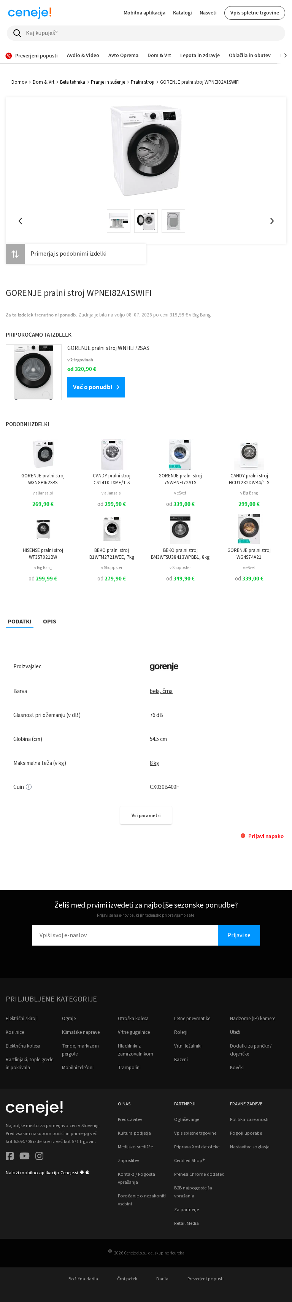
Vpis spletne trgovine (254, 12)
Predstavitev (130, 1119)
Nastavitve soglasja (250, 1146)
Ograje (69, 1018)
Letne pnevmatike (192, 1018)
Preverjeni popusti (205, 1278)
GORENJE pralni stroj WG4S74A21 (249, 554)
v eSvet (180, 493)
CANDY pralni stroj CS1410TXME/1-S (111, 479)
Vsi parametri (146, 815)
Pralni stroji (142, 82)
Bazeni (181, 1059)
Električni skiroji (22, 1018)
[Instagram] (39, 1157)
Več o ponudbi (92, 387)
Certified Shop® (189, 1160)
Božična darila (83, 1278)
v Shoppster (111, 568)
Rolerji (180, 1032)
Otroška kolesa (133, 1018)
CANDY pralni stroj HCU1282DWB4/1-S (249, 479)
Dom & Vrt (43, 82)
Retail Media (186, 1223)
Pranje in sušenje (108, 82)
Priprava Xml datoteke (196, 1146)
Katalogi (182, 12)
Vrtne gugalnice (134, 1032)
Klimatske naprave (81, 1032)
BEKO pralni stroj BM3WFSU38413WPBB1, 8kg (180, 554)
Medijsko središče (135, 1146)
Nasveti (208, 12)
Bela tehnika (72, 82)
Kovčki (237, 1067)
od (111, 504)
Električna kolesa (23, 1046)
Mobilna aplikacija (144, 12)
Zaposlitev (128, 1160)
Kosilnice (15, 1032)
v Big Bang (249, 493)
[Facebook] (10, 1157)
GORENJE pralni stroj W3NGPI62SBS (43, 479)
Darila (162, 1278)
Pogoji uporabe (246, 1133)
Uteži (235, 1032)
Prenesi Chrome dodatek (199, 1174)
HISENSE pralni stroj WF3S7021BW (43, 554)
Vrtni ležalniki (188, 1046)
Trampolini (129, 1067)
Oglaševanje (186, 1119)
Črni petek (127, 1278)
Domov (19, 82)
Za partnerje (186, 1209)
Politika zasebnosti (249, 1119)
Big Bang (201, 315)
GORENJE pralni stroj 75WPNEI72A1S (180, 479)
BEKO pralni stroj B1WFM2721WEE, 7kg (111, 554)
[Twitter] (24, 1157)
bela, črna (161, 691)
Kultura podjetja (134, 1133)
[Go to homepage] (29, 13)
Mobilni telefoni (78, 1067)
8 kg (154, 763)
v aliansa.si (43, 493)
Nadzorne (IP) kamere (252, 1018)
